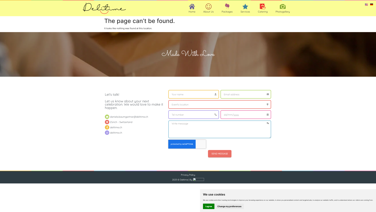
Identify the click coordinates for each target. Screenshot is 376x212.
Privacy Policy (188, 174)
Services (245, 11)
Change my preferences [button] (229, 206)
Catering (263, 11)
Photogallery (283, 11)
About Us (208, 11)
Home (192, 11)
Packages (227, 11)
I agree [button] (208, 206)
